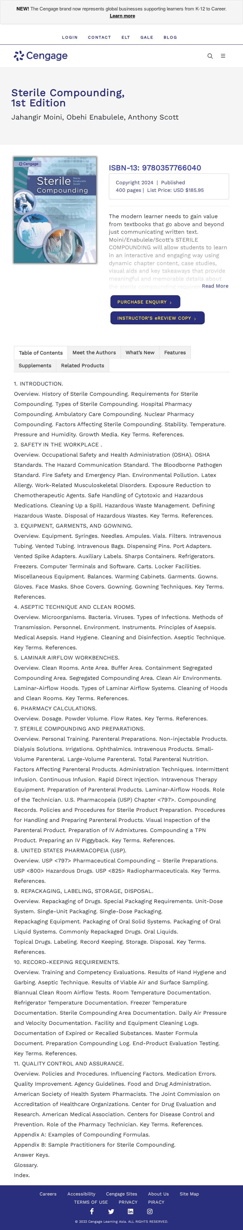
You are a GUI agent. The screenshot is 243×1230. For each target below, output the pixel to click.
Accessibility (81, 1193)
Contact (99, 37)
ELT (126, 37)
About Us (158, 1193)
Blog (170, 37)
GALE (146, 37)
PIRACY (156, 1202)
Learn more (122, 15)
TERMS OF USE (91, 1202)
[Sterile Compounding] (55, 210)
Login (70, 37)
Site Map (189, 1193)
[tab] (41, 352)
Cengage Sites (121, 1193)
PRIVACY (128, 1202)
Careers (48, 1193)
